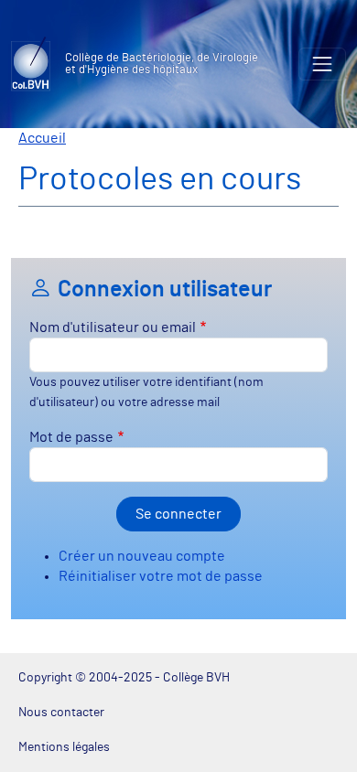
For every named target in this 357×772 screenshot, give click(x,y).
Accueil (42, 138)
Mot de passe (71, 437)
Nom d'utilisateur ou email (112, 327)
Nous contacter (61, 712)
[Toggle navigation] (322, 64)
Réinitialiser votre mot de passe (161, 576)
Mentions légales (64, 747)
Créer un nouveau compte (142, 556)
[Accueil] (38, 64)
